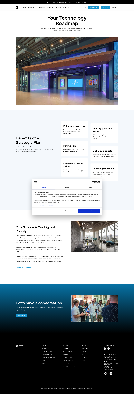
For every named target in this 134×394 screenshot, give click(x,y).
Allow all (89, 211)
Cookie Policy (89, 388)
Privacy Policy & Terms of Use (65, 388)
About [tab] (90, 187)
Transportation (67, 363)
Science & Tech (67, 357)
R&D (83, 354)
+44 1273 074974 (110, 369)
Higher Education (68, 360)
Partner (44, 360)
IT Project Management (49, 357)
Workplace (66, 354)
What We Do (45, 348)
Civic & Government (69, 367)
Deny (66, 211)
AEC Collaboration (47, 363)
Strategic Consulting (48, 351)
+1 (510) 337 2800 (110, 359)
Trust (83, 360)
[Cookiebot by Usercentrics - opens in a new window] (93, 182)
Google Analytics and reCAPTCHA (45, 205)
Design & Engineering (48, 354)
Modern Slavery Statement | (79, 388)
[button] (31, 7)
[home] (21, 7)
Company (85, 348)
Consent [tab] (43, 187)
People (84, 351)
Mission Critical (67, 351)
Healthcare (66, 348)
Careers (84, 357)
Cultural (65, 370)
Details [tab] (67, 187)
